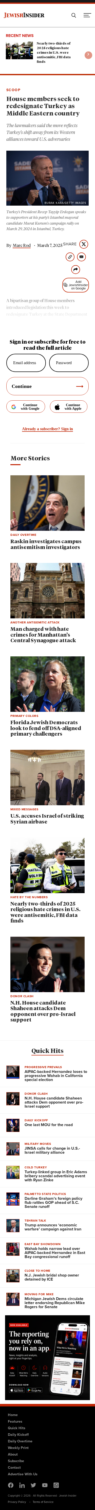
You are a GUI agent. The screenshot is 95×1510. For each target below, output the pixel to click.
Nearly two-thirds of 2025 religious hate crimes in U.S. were (54, 53)
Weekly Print (18, 1447)
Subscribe (16, 1461)
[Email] (81, 256)
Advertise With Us (22, 1474)
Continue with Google (30, 406)
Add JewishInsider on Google (78, 285)
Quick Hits (47, 1051)
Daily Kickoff (18, 1434)
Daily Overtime (20, 1441)
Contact (14, 1467)
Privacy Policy (17, 1502)
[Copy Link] (70, 256)
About (13, 1454)
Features (15, 1421)
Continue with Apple (73, 406)
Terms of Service (43, 1502)
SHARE (70, 244)
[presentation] (88, 55)
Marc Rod (22, 246)
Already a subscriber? (47, 429)
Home (13, 1415)
